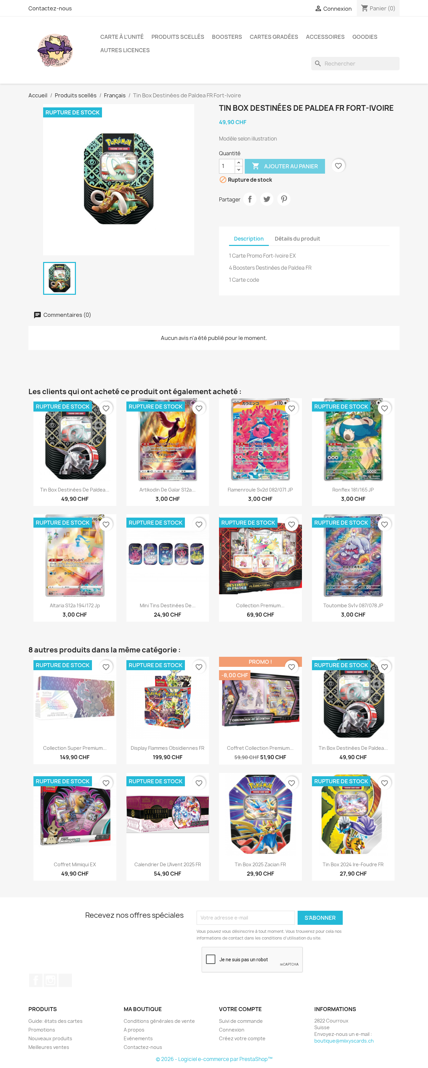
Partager (249, 199)
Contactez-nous (50, 8)
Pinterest (284, 199)
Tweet (267, 199)
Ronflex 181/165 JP (353, 489)
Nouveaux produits (50, 1038)
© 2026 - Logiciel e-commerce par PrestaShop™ (214, 1059)
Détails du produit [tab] (297, 238)
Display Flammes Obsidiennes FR (167, 748)
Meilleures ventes (48, 1047)
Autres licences (125, 50)
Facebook (35, 980)
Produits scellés (177, 36)
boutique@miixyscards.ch (344, 1041)
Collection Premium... (260, 605)
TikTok (65, 980)
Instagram (50, 980)
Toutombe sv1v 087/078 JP (353, 605)
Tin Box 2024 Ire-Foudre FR (353, 864)
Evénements (138, 1038)
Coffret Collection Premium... (260, 748)
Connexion (231, 1030)
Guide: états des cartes (55, 1021)
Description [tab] (249, 238)
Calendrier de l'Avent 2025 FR (167, 864)
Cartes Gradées (274, 36)
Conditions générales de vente (159, 1021)
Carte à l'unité (122, 36)
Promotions (41, 1030)
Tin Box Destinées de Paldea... (74, 489)
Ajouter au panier (285, 166)
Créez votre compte (242, 1038)
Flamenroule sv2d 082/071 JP (260, 489)
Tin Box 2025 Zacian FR (260, 864)
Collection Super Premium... (75, 748)
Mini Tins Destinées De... (168, 605)
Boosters (227, 36)
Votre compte (240, 1009)
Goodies (365, 36)
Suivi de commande (241, 1021)
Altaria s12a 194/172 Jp (75, 605)
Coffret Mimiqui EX (75, 864)
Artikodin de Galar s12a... (167, 489)
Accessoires (325, 36)
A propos (134, 1030)
